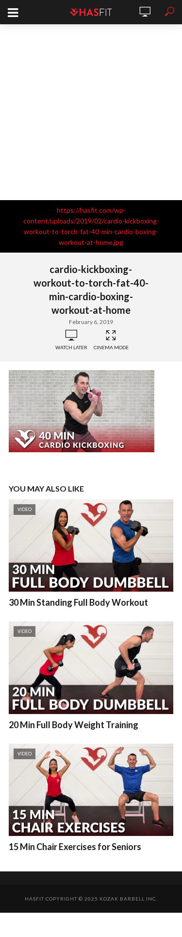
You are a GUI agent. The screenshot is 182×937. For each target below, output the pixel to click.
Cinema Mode (111, 347)
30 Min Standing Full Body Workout (78, 602)
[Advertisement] (91, 112)
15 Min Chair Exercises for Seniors (75, 846)
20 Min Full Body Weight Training (73, 724)
